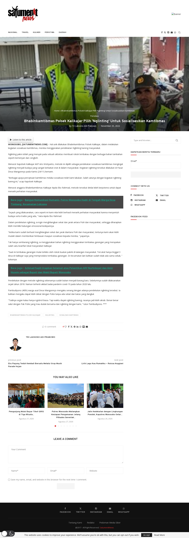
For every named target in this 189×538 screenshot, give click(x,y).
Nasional (12, 32)
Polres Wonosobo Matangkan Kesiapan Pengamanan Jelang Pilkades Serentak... (65, 415)
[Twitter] (165, 32)
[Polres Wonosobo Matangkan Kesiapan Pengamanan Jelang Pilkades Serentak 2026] (66, 396)
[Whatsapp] (175, 32)
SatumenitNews (107, 527)
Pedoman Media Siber (109, 522)
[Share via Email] (87, 326)
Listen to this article (22, 139)
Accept (146, 535)
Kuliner (36, 32)
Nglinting (49, 315)
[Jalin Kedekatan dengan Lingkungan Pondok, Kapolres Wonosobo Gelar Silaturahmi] (105, 396)
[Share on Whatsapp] (80, 326)
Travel (25, 32)
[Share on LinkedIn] (77, 326)
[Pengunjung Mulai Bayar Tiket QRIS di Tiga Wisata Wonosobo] (26, 396)
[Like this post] (66, 326)
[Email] (172, 32)
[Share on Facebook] (68, 326)
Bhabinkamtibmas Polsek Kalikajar (25, 315)
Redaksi (90, 522)
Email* (134, 161)
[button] (12, 405)
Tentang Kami (75, 522)
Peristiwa (49, 32)
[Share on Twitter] (71, 326)
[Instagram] (168, 32)
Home (57, 110)
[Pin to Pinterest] (74, 326)
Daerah (62, 32)
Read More (159, 535)
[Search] (179, 32)
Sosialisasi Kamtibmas (68, 315)
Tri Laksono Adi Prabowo (84, 126)
